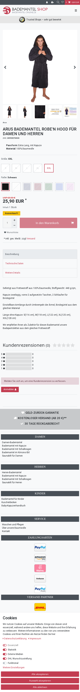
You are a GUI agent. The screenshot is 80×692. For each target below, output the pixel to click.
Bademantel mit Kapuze (14, 445)
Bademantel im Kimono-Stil (16, 452)
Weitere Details (12, 272)
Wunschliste (12, 232)
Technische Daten (14, 263)
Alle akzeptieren (40, 674)
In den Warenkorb (47, 223)
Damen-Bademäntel (12, 442)
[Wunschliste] (62, 2)
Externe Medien (15, 654)
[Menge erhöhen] (14, 220)
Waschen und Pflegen (13, 524)
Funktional (13, 663)
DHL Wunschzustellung (20, 658)
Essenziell (13, 645)
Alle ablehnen (40, 687)
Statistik (12, 649)
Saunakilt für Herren (12, 482)
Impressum (35, 638)
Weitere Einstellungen (14, 667)
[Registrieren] (52, 2)
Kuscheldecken (9, 502)
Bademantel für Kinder (12, 499)
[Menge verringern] (14, 225)
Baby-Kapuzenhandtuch (13, 505)
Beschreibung (12, 254)
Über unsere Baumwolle (14, 528)
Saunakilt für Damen (12, 455)
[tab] (40, 254)
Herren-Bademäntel (11, 472)
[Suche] (57, 2)
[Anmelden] (47, 2)
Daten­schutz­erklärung (15, 638)
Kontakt (6, 531)
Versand (31, 238)
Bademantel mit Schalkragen (16, 449)
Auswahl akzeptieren (40, 680)
